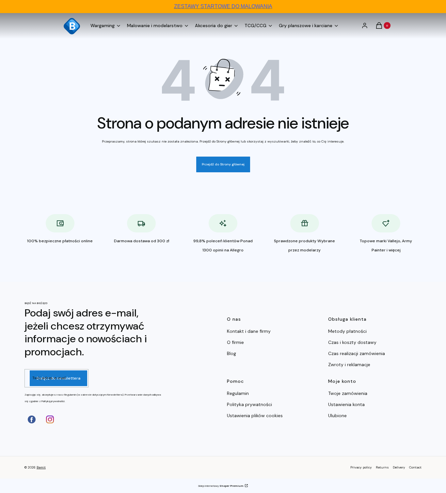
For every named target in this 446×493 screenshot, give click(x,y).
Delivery (399, 467)
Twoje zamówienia (347, 393)
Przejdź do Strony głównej (223, 164)
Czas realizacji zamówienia (356, 353)
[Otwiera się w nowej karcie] (31, 419)
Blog (231, 353)
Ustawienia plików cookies (255, 415)
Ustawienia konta (346, 404)
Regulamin (238, 393)
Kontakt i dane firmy (249, 331)
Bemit (41, 467)
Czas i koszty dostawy (352, 342)
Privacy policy (361, 467)
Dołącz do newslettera (58, 378)
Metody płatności (347, 331)
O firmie (235, 342)
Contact (415, 467)
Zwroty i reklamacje (349, 364)
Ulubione (337, 415)
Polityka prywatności (249, 404)
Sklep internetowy (221, 485)
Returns (382, 467)
